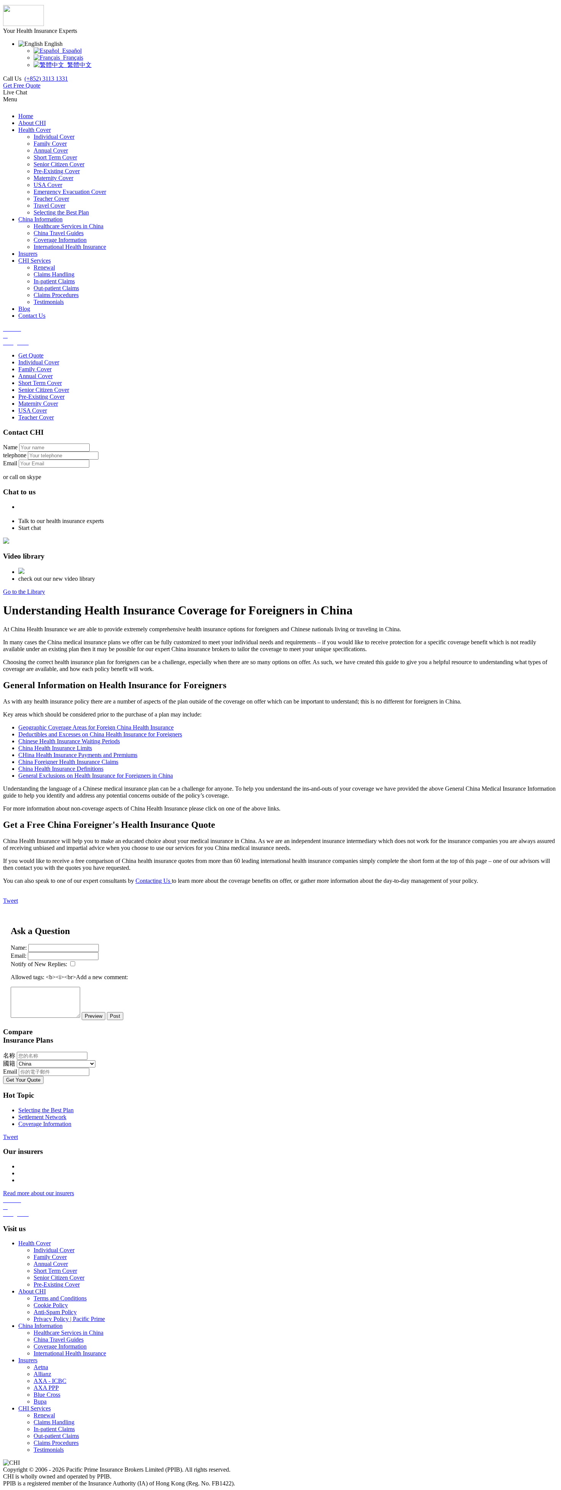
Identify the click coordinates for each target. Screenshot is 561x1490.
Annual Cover (35, 376)
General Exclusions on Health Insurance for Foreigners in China (95, 775)
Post (115, 1016)
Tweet (10, 900)
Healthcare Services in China (68, 1332)
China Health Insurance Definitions (60, 768)
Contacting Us (153, 880)
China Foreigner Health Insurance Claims (68, 762)
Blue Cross (47, 1394)
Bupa (40, 1401)
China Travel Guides (59, 1339)
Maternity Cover (38, 403)
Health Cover (34, 1243)
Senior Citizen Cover (43, 390)
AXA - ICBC (50, 1381)
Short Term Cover (40, 383)
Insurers (27, 1360)
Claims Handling (54, 1422)
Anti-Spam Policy (55, 1312)
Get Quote (31, 355)
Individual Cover (38, 362)
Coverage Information (44, 1124)
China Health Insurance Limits (55, 748)
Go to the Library (24, 591)
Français (71, 57)
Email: (18, 955)
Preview (93, 1016)
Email (10, 463)
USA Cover (32, 410)
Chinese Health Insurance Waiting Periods (69, 741)
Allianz (42, 1374)
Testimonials (49, 1449)
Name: (19, 947)
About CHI (32, 1291)
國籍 (9, 1063)
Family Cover (35, 369)
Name (10, 447)
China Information (40, 1326)
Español (70, 50)
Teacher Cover (36, 417)
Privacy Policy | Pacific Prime (69, 1319)
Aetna (41, 1367)
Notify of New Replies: (39, 964)
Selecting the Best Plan (46, 1110)
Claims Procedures (56, 1443)
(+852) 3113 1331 (46, 78)
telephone (14, 455)
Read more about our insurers (38, 1193)
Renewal (44, 1415)
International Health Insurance (70, 1353)
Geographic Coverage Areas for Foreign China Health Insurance (96, 727)
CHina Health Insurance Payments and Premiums (77, 755)
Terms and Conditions (60, 1298)
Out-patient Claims (56, 1436)
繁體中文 (78, 65)
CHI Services (34, 1408)
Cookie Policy (51, 1305)
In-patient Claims (54, 1429)
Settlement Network (42, 1117)
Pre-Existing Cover (41, 396)
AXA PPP (46, 1387)
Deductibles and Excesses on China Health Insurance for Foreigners (100, 734)
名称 (9, 1055)
